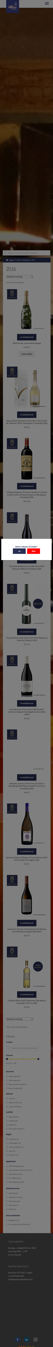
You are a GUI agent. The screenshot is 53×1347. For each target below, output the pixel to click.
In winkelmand (26, 337)
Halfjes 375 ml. (15, 1102)
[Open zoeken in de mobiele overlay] (26, 252)
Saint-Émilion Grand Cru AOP (20, 1170)
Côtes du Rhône (16, 1147)
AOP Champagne (16, 1166)
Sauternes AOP (16, 1174)
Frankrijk (13, 1121)
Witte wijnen (14, 1080)
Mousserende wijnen (18, 1084)
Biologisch (14, 1220)
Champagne (14, 1143)
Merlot (12, 1209)
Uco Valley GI (15, 1178)
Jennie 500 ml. (15, 1106)
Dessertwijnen (15, 1088)
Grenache (13, 1205)
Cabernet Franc (16, 1197)
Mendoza (13, 1155)
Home (11, 260)
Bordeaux (14, 1139)
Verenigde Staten (16, 1129)
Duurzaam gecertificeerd (19, 1224)
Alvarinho (13, 1193)
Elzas (12, 1151)
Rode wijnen (14, 1076)
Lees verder (27, 354)
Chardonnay (14, 1201)
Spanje (12, 1125)
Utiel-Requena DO (16, 1182)
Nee (34, 551)
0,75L (12, 1098)
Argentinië (14, 1117)
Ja (19, 551)
